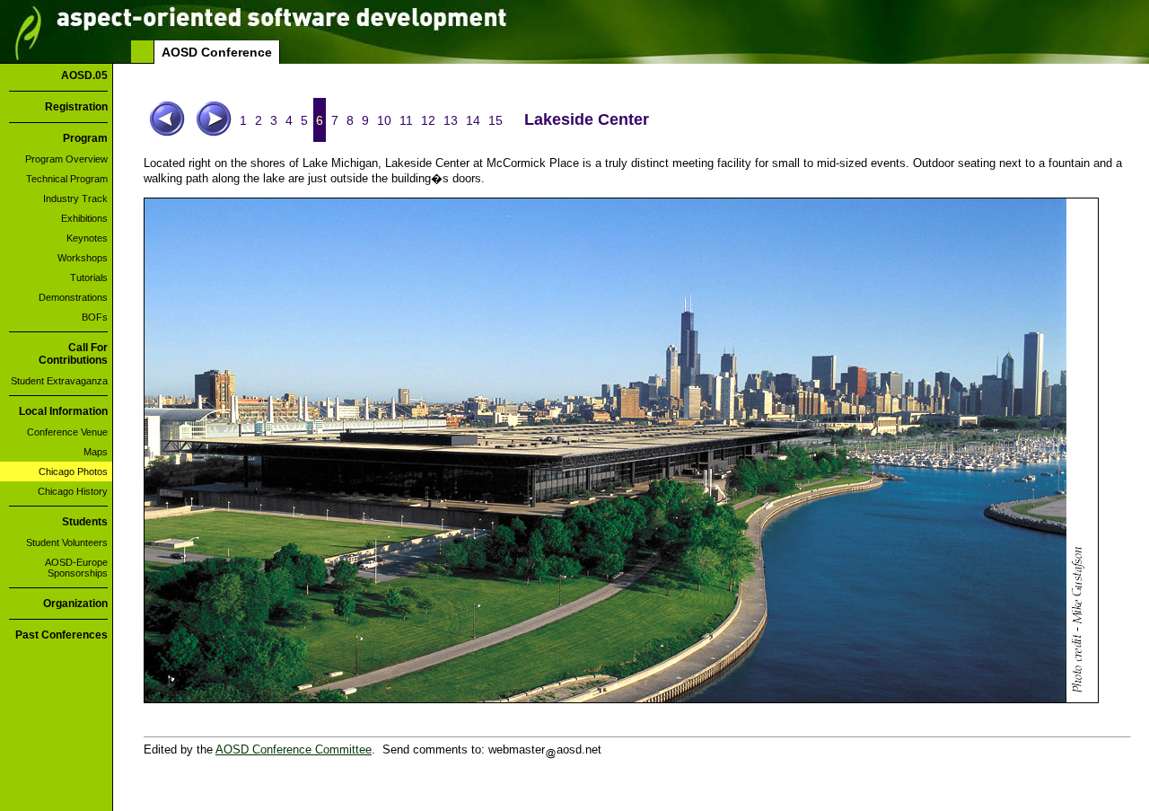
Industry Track (75, 198)
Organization (75, 603)
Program (85, 138)
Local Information (63, 411)
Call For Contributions (73, 353)
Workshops (82, 257)
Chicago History (73, 491)
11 (406, 120)
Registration (76, 107)
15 (495, 120)
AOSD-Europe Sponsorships (76, 567)
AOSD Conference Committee (293, 749)
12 (428, 120)
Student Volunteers (67, 542)
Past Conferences (61, 635)
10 (384, 120)
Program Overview (66, 159)
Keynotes (87, 238)
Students (85, 522)
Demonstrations (73, 297)
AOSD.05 (84, 75)
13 (450, 120)
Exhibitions (84, 218)
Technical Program (67, 178)
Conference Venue (67, 432)
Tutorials (89, 277)
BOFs (95, 317)
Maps (95, 451)
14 (473, 120)
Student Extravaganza (59, 380)
